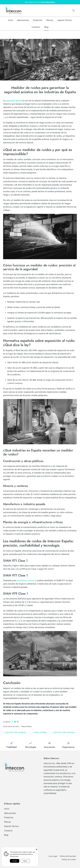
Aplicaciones (23, 20)
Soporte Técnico (64, 20)
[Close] (37, 849)
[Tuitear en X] (12, 722)
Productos (37, 20)
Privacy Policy (14, 856)
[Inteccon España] (13, 10)
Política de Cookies (69, 859)
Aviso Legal (53, 856)
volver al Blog (40, 732)
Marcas (49, 20)
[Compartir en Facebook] (15, 722)
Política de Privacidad (68, 856)
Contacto (36, 27)
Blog (46, 27)
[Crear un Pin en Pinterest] (17, 722)
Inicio (10, 20)
